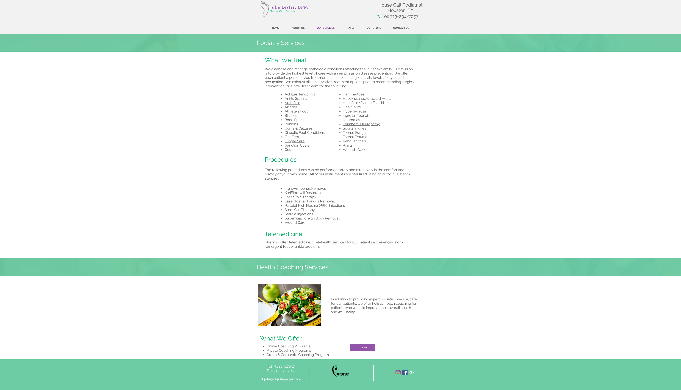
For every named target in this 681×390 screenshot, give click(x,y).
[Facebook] (405, 372)
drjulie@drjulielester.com (281, 379)
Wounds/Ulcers (356, 149)
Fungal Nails (294, 141)
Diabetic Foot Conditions (305, 132)
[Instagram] (398, 372)
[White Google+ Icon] (411, 372)
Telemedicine (299, 242)
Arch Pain (292, 103)
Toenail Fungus (355, 132)
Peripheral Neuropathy (361, 124)
